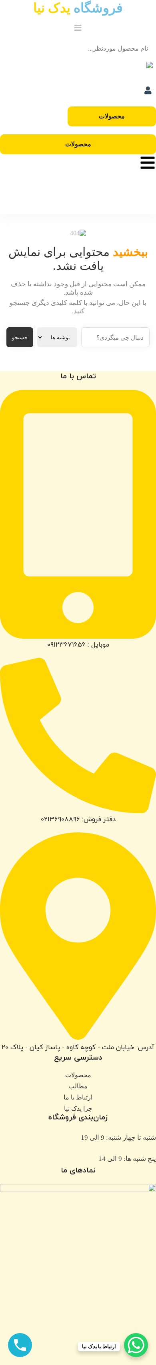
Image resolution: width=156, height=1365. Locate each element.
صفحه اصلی (96, 182)
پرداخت (96, 203)
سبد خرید (96, 196)
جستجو (20, 337)
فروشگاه (78, 8)
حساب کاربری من (96, 210)
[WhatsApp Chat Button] (136, 1345)
